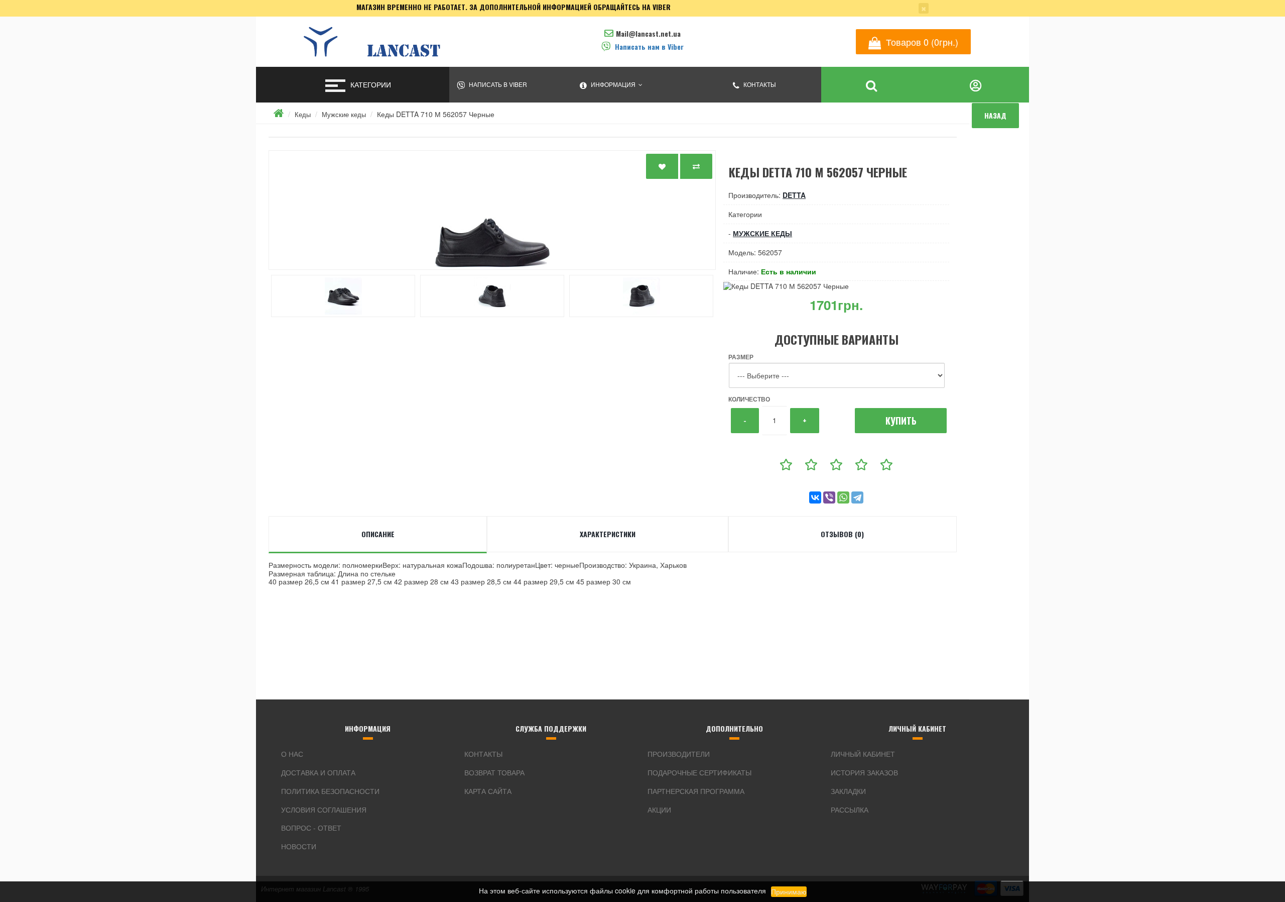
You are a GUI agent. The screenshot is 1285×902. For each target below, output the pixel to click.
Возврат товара (494, 772)
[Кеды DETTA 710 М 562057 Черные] (492, 210)
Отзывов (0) (842, 534)
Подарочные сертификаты (699, 772)
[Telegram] (857, 497)
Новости (298, 846)
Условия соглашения (323, 810)
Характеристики (607, 534)
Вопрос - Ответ (311, 828)
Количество (749, 399)
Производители (679, 754)
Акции (659, 810)
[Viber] (829, 497)
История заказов (864, 772)
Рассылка (849, 810)
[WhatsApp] (843, 497)
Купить (901, 420)
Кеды (303, 114)
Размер (740, 356)
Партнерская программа (696, 791)
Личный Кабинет (863, 754)
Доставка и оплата (318, 772)
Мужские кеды (344, 114)
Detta (794, 195)
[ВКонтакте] (815, 497)
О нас (292, 754)
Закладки (848, 791)
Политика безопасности (330, 791)
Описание (378, 534)
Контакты (483, 754)
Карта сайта (487, 791)
